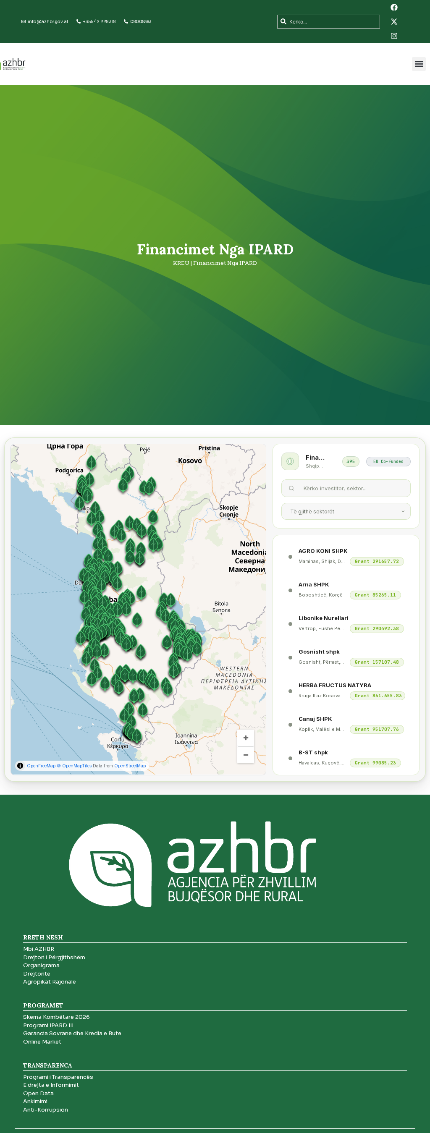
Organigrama (41, 965)
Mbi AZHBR (38, 948)
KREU (181, 263)
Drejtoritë (36, 973)
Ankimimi (35, 1101)
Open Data (38, 1093)
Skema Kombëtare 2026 (56, 1016)
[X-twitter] (394, 21)
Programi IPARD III (48, 1025)
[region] (138, 609)
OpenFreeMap (41, 765)
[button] (419, 64)
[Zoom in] (245, 738)
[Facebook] (394, 7)
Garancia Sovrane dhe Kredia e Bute (72, 1033)
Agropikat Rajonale (49, 981)
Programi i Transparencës (58, 1077)
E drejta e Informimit (51, 1085)
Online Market (42, 1041)
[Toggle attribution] (20, 766)
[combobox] (328, 22)
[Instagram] (394, 36)
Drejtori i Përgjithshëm (54, 957)
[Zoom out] (245, 754)
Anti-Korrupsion (45, 1109)
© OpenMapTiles (74, 765)
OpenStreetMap (130, 765)
